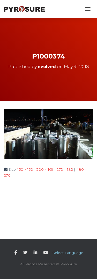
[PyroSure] (26, 9)
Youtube (46, 253)
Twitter (25, 253)
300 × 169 (44, 169)
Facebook (16, 253)
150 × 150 (25, 169)
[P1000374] (48, 133)
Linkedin (35, 253)
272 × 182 (65, 169)
